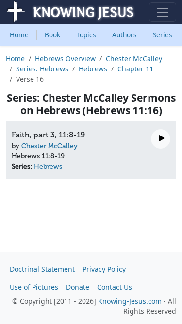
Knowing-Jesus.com (130, 301)
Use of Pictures (34, 286)
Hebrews (93, 68)
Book (52, 34)
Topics (86, 34)
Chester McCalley (134, 58)
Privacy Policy (104, 268)
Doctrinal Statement (42, 268)
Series (162, 34)
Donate (77, 286)
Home (19, 34)
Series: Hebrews (42, 68)
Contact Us (114, 286)
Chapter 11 (135, 68)
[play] (160, 139)
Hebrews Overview (65, 58)
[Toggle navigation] (162, 12)
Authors (124, 34)
